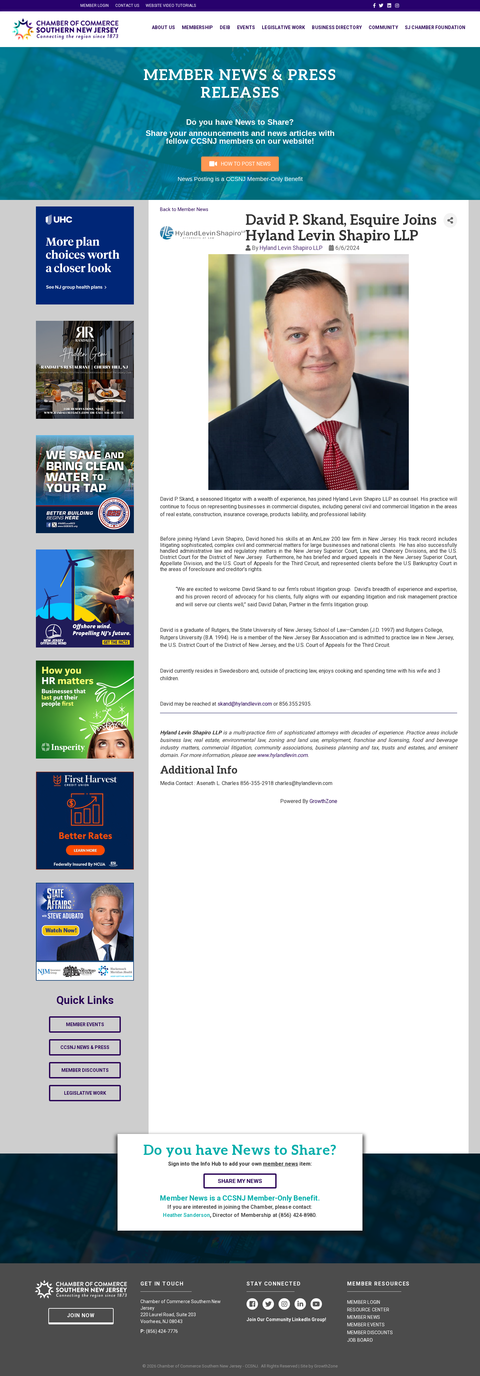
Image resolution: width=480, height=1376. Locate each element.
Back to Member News (184, 209)
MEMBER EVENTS (366, 1324)
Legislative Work (283, 27)
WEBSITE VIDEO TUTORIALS (171, 5)
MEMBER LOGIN (94, 5)
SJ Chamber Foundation (435, 27)
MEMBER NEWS (363, 1317)
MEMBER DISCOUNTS (370, 1332)
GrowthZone (323, 801)
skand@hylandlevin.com (244, 704)
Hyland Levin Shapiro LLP (291, 248)
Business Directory (337, 27)
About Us (163, 27)
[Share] (450, 220)
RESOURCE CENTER (368, 1309)
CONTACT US (127, 5)
